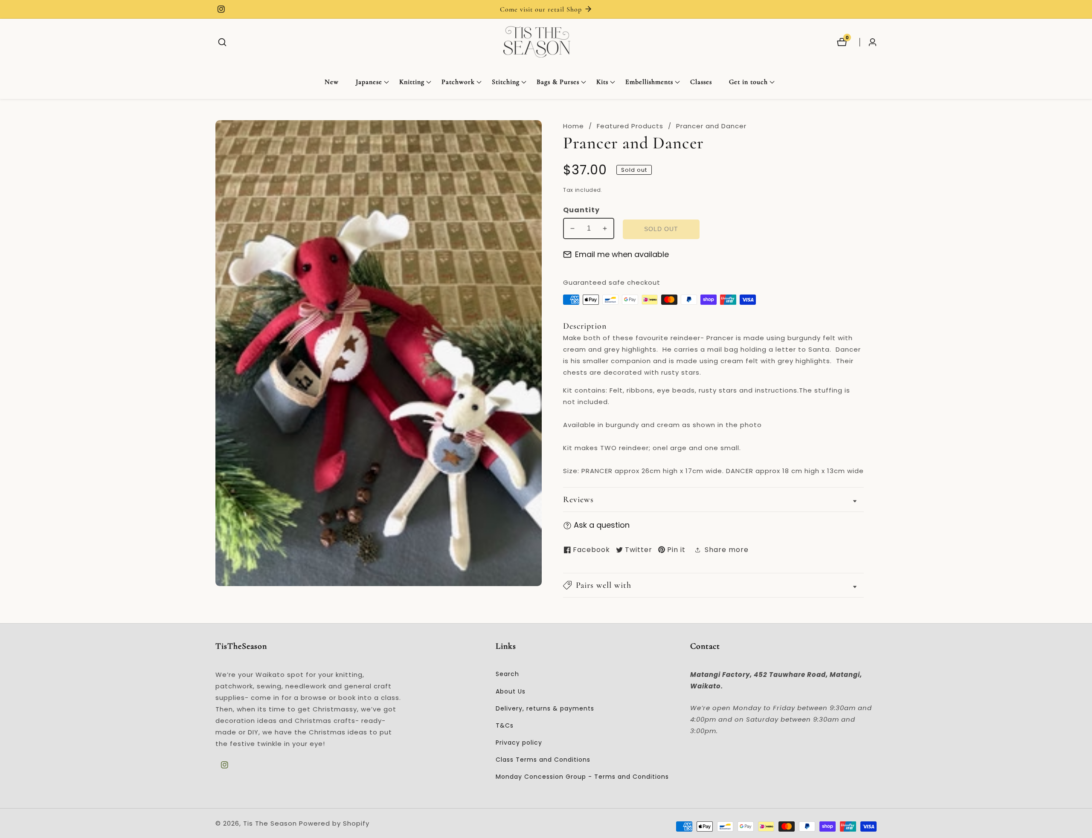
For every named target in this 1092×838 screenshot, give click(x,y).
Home (573, 125)
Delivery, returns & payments (545, 708)
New (332, 82)
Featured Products (630, 125)
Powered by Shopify (334, 823)
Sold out (661, 229)
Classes (701, 82)
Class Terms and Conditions (543, 759)
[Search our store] (222, 42)
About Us (511, 691)
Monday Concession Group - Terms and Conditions (582, 776)
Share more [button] (727, 550)
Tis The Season (270, 823)
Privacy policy (519, 742)
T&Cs (505, 725)
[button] (369, 82)
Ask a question (602, 525)
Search (507, 674)
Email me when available (622, 254)
